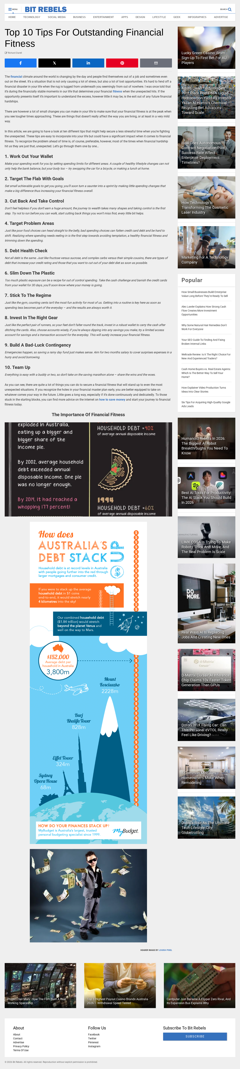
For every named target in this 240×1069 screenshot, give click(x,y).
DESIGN (140, 17)
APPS (124, 17)
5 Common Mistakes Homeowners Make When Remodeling (203, 778)
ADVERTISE (221, 17)
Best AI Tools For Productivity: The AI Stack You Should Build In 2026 (206, 497)
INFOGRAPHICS (197, 17)
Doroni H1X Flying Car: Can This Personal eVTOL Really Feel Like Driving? (205, 730)
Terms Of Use (20, 1050)
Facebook (94, 1034)
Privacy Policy (21, 1046)
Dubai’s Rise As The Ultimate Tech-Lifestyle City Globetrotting (206, 828)
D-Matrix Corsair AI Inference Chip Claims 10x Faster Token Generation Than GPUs (206, 680)
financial (16, 76)
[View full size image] (88, 469)
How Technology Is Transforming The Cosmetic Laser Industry (205, 207)
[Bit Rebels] (44, 10)
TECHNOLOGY (31, 17)
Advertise (18, 1042)
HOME (12, 17)
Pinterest (93, 1042)
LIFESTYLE (159, 17)
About (16, 1034)
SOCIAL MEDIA (57, 17)
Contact (17, 1038)
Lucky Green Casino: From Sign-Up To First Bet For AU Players (204, 58)
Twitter (92, 1038)
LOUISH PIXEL (165, 950)
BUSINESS (79, 17)
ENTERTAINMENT (103, 17)
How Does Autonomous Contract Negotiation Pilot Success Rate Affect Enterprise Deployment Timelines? (203, 153)
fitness (117, 91)
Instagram (94, 1046)
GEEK (176, 17)
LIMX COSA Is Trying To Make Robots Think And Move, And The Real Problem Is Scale (206, 547)
